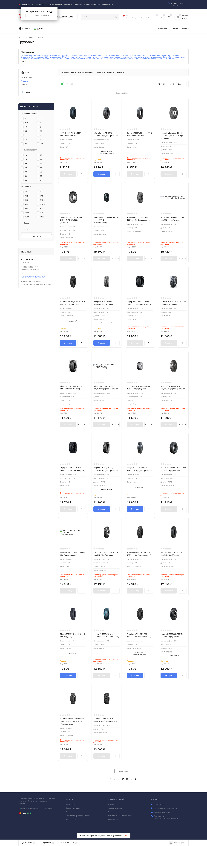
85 (41, 176)
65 (41, 168)
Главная (21, 37)
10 (26, 127)
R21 (41, 208)
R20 (26, 208)
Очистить (36, 236)
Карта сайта (47, 808)
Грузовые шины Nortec (80, 55)
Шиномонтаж (71, 819)
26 (26, 159)
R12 (41, 192)
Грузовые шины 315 (92, 57)
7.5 (41, 118)
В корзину (68, 174)
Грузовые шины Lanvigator (160, 57)
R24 (41, 213)
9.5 (26, 131)
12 (26, 135)
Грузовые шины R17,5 (58, 57)
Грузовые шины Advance (60, 59)
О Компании (70, 804)
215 (41, 144)
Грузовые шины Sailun (157, 55)
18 (26, 155)
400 (41, 180)
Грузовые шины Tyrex (98, 55)
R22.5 (27, 213)
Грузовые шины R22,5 (39, 57)
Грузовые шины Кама (79, 59)
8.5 (41, 123)
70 (26, 172)
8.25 (26, 123)
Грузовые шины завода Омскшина (115, 57)
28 (127, 779)
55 (41, 163)
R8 (26, 192)
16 (41, 139)
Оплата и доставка (73, 808)
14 (26, 139)
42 (135, 779)
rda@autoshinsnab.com (33, 276)
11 (41, 131)
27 (41, 159)
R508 (27, 217)
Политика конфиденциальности (29, 808)
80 (26, 176)
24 (26, 144)
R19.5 (42, 204)
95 (26, 180)
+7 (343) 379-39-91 (178, 3)
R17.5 (42, 200)
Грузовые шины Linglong (139, 57)
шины (30, 37)
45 (26, 163)
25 (41, 155)
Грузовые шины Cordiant (60, 55)
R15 (41, 196)
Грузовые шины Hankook (39, 59)
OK (126, 836)
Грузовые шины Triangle (138, 55)
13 (41, 135)
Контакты (69, 812)
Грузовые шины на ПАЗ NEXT (146, 59)
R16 (26, 200)
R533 (42, 217)
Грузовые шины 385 (75, 57)
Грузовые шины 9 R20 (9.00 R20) (102, 59)
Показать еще (122, 771)
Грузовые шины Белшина (118, 55)
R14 (26, 196)
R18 (26, 204)
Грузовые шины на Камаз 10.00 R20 (35, 55)
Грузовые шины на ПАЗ (125, 59)
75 (41, 172)
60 (26, 168)
